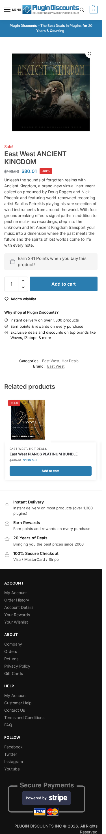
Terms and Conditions (24, 717)
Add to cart (63, 284)
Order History (16, 600)
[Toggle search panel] (82, 10)
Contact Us (14, 710)
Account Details (18, 607)
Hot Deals (70, 361)
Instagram (13, 761)
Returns (11, 658)
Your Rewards (17, 614)
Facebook (13, 746)
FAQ (8, 724)
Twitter (10, 754)
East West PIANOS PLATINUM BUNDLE (44, 454)
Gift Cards (13, 673)
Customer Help (18, 702)
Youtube (12, 768)
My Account (15, 592)
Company (13, 644)
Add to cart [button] (50, 471)
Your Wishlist (16, 622)
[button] (93, 10)
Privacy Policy (17, 666)
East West (50, 361)
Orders (10, 651)
